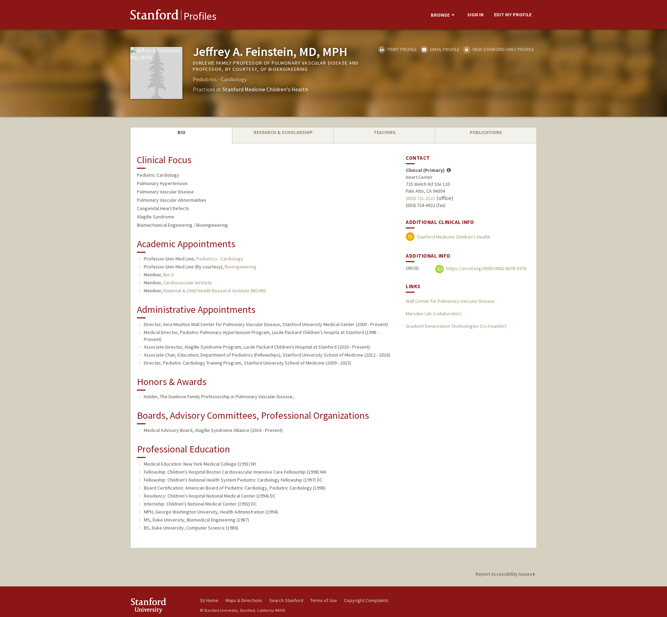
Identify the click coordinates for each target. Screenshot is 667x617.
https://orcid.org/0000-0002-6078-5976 (485, 268)
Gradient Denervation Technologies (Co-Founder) (456, 326)
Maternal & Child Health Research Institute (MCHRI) (214, 290)
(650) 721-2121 (420, 198)
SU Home (209, 600)
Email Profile (444, 49)
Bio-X (168, 275)
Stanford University (159, 605)
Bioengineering (240, 267)
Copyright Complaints (366, 600)
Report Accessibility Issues (504, 574)
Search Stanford (286, 600)
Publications (486, 132)
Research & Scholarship (283, 132)
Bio (182, 132)
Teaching (384, 132)
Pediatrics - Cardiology (219, 259)
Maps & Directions (243, 600)
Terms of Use (323, 600)
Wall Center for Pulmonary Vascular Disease (450, 301)
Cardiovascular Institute (187, 283)
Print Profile (401, 49)
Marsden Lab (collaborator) (433, 313)
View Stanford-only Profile (502, 49)
